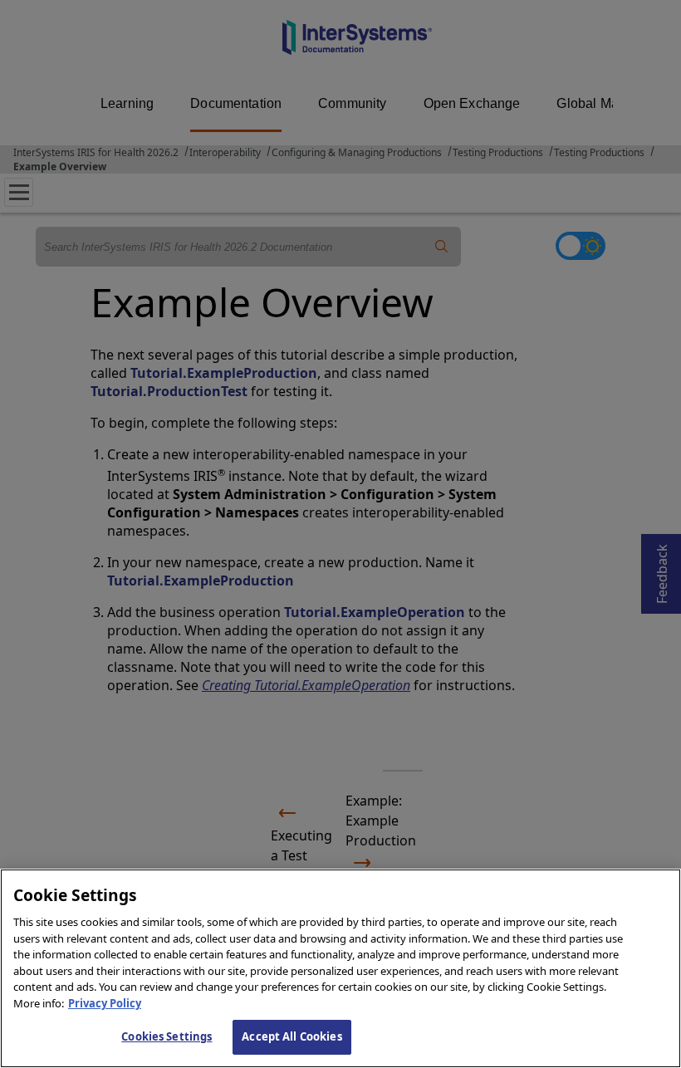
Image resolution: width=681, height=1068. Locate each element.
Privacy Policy (104, 1003)
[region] (340, 968)
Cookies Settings (166, 1036)
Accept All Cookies (291, 1036)
